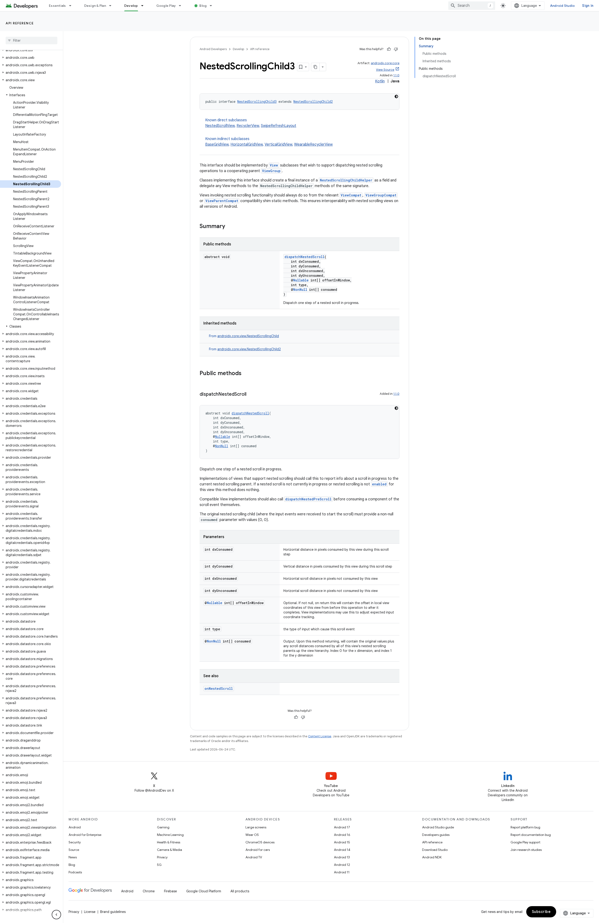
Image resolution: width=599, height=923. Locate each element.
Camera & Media (169, 850)
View (274, 165)
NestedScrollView (220, 125)
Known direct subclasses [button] (250, 123)
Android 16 (342, 835)
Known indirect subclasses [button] (269, 142)
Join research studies (526, 850)
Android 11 (342, 872)
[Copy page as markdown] (315, 67)
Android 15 (342, 842)
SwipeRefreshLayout (278, 125)
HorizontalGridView (246, 144)
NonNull (300, 289)
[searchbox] (31, 40)
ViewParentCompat (221, 201)
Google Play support (525, 842)
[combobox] (471, 5)
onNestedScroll (219, 688)
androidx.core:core (385, 63)
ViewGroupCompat (380, 195)
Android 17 (342, 827)
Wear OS (252, 835)
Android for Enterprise (85, 835)
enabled (379, 484)
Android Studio (562, 6)
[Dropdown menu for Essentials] (72, 5)
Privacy (162, 857)
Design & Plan (95, 6)
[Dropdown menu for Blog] (213, 5)
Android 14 (342, 850)
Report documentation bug (531, 835)
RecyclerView (248, 125)
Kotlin (380, 81)
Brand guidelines (113, 912)
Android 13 (342, 857)
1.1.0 (396, 75)
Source (74, 850)
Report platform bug (525, 827)
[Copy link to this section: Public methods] (246, 374)
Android (75, 827)
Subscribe (541, 911)
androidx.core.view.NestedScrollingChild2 (249, 349)
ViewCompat (351, 195)
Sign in (587, 6)
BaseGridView (217, 144)
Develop (131, 6)
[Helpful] (388, 49)
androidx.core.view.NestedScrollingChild (248, 336)
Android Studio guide (438, 827)
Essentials (57, 6)
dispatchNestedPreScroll (308, 499)
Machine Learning (170, 835)
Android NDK (432, 857)
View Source (385, 70)
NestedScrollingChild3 (257, 101)
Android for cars (257, 850)
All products (239, 891)
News (73, 857)
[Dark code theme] (396, 96)
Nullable (301, 280)
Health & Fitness (168, 842)
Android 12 (342, 865)
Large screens (255, 827)
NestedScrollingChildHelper (346, 180)
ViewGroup (271, 171)
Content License (319, 736)
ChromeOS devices (259, 842)
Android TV (253, 857)
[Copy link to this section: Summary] (229, 226)
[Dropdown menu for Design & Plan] (112, 5)
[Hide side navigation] (56, 914)
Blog (203, 6)
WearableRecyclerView (313, 144)
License (89, 912)
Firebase (170, 891)
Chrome (149, 891)
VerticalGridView (278, 144)
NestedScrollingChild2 (313, 101)
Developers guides (435, 835)
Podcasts (75, 872)
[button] (30, 50)
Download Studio (435, 850)
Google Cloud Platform (203, 891)
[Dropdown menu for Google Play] (182, 5)
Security (75, 842)
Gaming (163, 827)
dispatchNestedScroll (305, 257)
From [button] (244, 336)
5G (159, 865)
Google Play (166, 6)
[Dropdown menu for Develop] (144, 5)
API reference (20, 23)
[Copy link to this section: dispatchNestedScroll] (251, 394)
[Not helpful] (395, 49)
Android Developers (213, 49)
